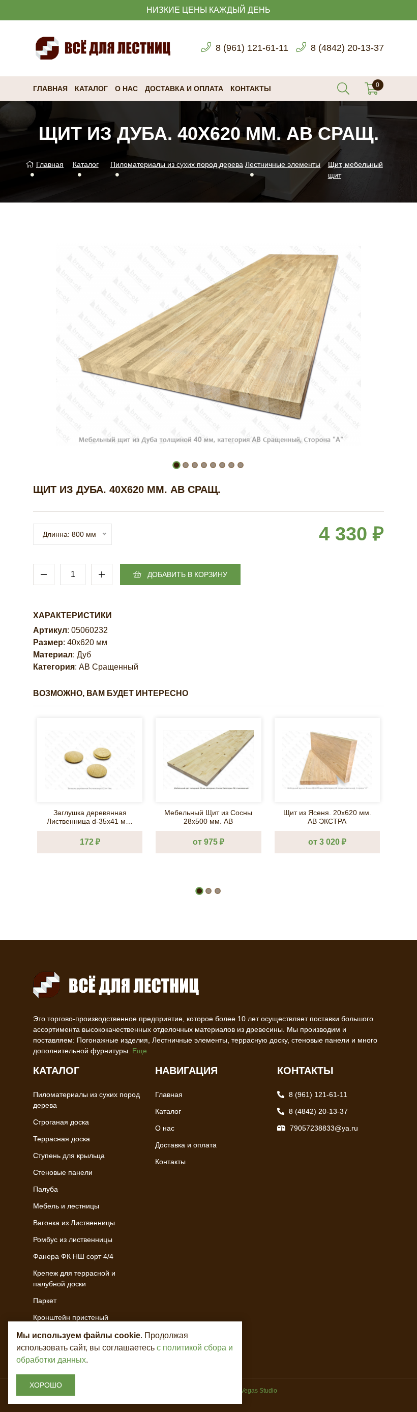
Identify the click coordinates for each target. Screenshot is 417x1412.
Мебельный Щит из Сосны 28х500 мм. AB (208, 816)
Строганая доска (61, 1122)
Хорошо (45, 1385)
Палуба (45, 1189)
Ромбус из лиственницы (72, 1239)
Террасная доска (61, 1139)
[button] (176, 465)
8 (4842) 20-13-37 (347, 48)
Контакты (250, 88)
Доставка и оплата (184, 88)
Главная (50, 88)
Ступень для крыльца (69, 1155)
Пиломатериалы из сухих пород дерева (176, 164)
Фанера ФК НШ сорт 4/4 (73, 1256)
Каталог (91, 88)
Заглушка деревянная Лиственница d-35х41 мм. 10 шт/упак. (90, 816)
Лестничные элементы (282, 164)
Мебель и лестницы (66, 1206)
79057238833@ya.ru (324, 1128)
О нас (126, 88)
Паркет (44, 1300)
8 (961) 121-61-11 (252, 48)
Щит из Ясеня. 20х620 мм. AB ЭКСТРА (327, 816)
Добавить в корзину (186, 574)
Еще (139, 1051)
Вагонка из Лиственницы (74, 1223)
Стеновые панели (63, 1172)
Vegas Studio (259, 1390)
